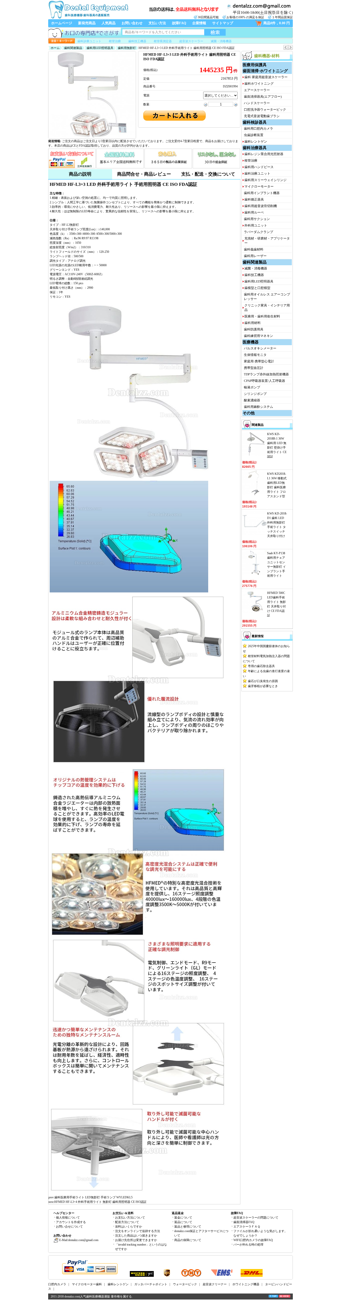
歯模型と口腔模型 (257, 288)
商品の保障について (187, 1240)
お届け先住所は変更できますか (136, 1240)
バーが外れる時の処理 (248, 1244)
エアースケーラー (257, 90)
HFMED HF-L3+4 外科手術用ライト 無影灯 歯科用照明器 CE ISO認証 (100, 1202)
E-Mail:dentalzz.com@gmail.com (78, 1240)
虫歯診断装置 (253, 135)
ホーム (55, 48)
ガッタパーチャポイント (150, 1284)
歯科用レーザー (255, 256)
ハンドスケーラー (257, 103)
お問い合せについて (69, 1226)
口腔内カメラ (57, 1284)
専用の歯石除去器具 (261, 666)
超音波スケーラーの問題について (255, 1217)
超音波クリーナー (215, 1284)
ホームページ (61, 23)
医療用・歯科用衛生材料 (262, 316)
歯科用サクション (257, 219)
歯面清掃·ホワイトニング (265, 71)
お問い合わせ (132, 23)
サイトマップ (222, 23)
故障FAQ (179, 23)
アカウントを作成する (71, 1222)
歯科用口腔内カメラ (258, 128)
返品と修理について (187, 1226)
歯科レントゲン (255, 141)
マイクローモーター (259, 186)
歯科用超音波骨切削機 (260, 206)
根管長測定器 (163, 41)
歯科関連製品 (73, 48)
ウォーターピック (185, 1284)
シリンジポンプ (255, 394)
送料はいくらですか (128, 1226)
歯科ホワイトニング (259, 83)
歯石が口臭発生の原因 (263, 681)
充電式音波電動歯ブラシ (262, 116)
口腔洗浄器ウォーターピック (265, 109)
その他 (249, 413)
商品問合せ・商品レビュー (144, 174)
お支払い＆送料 (123, 1213)
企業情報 (199, 23)
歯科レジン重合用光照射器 (263, 154)
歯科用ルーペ (254, 212)
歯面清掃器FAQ (243, 1222)
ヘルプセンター (63, 1213)
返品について (183, 1222)
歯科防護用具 (253, 329)
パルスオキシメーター (260, 348)
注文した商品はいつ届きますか (136, 1235)
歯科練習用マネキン (258, 336)
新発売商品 (87, 23)
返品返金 (178, 1213)
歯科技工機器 (137, 41)
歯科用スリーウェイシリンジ (265, 180)
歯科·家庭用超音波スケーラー (266, 77)
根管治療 (115, 41)
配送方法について (127, 1222)
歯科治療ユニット (257, 173)
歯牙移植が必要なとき (263, 686)
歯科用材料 (252, 323)
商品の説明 (80, 174)
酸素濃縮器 (252, 400)
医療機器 (251, 342)
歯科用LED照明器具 (100, 48)
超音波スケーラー (191, 41)
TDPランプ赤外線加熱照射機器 (266, 374)
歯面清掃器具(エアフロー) (263, 96)
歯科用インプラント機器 (262, 193)
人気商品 (109, 23)
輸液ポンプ (252, 387)
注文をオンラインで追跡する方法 (137, 1231)
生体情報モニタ (255, 355)
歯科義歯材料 (253, 249)
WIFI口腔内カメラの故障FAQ (253, 1240)
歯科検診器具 (255, 122)
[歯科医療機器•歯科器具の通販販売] (88, 18)
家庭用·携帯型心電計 (259, 361)
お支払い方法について (130, 1217)
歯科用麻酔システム (258, 407)
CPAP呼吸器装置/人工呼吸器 (264, 381)
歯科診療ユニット (89, 41)
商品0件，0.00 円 (276, 23)
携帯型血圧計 (253, 368)
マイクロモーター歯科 (87, 1284)
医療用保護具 (255, 65)
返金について (183, 1217)
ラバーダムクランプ (258, 232)
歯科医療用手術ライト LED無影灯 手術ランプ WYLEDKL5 (93, 1197)
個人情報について (68, 1217)
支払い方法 (157, 23)
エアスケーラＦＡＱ (246, 1226)
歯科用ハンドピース (259, 167)
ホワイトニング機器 (245, 1284)
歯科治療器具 (255, 148)
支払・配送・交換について (208, 174)
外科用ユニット (255, 225)
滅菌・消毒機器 (221, 41)
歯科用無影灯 (127, 48)
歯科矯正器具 (254, 199)
